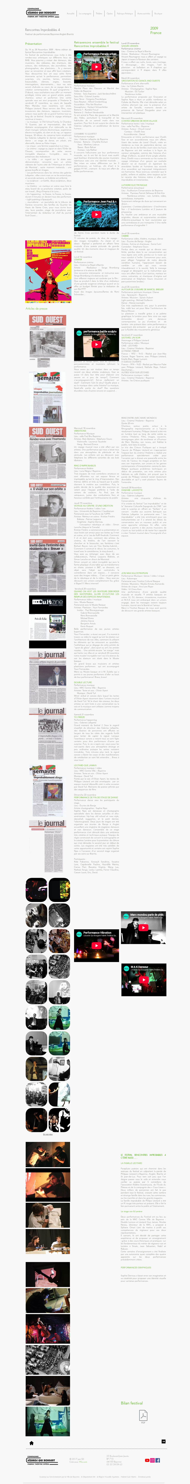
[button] (166, 11)
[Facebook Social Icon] (157, 1460)
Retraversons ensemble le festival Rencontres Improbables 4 (96, 44)
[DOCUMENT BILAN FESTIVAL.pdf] (143, 1417)
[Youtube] (147, 1460)
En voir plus (48, 1134)
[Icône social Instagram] (152, 1460)
